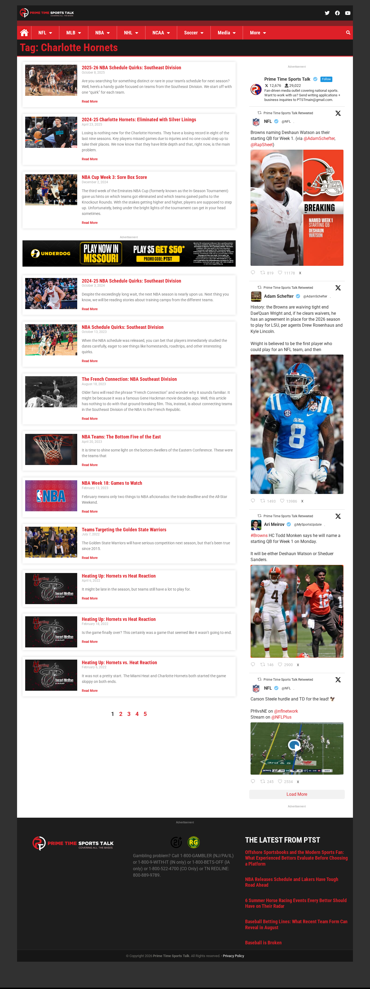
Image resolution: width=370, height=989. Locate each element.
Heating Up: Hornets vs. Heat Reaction (119, 662)
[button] (348, 33)
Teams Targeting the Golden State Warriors (124, 529)
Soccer (191, 32)
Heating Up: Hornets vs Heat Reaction (119, 576)
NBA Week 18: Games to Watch (112, 483)
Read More (90, 101)
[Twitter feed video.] (297, 748)
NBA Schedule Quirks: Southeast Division (123, 327)
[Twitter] (327, 13)
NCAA (158, 32)
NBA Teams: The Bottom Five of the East (121, 437)
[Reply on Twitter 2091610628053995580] (254, 665)
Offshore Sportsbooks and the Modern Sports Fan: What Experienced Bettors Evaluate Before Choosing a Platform (296, 858)
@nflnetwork (286, 711)
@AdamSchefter (319, 138)
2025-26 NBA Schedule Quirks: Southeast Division (131, 67)
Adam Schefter (279, 296)
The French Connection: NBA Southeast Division (129, 379)
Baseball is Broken (263, 942)
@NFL (286, 121)
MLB (70, 32)
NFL (42, 32)
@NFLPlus (281, 717)
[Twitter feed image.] (297, 208)
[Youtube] (347, 13)
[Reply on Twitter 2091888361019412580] (254, 273)
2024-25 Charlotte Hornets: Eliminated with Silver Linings (139, 119)
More (255, 32)
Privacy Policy (233, 956)
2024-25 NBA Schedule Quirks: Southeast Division (131, 281)
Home (24, 33)
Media (224, 32)
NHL (128, 32)
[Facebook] (337, 13)
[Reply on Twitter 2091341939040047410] (254, 782)
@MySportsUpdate (308, 524)
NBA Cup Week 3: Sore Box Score (114, 177)
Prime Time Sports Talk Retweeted (288, 113)
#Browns (259, 535)
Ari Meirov (274, 524)
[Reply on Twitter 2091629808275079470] (254, 501)
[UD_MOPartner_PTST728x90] (129, 265)
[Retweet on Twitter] (259, 113)
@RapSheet (262, 144)
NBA (99, 32)
